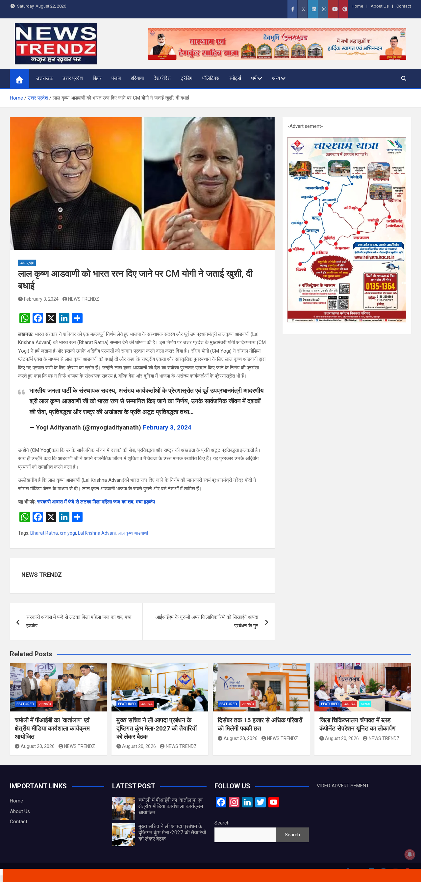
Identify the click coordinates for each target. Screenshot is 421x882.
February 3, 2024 (41, 299)
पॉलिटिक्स (210, 78)
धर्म (254, 78)
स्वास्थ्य (365, 704)
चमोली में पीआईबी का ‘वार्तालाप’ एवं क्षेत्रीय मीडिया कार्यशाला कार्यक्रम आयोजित (52, 728)
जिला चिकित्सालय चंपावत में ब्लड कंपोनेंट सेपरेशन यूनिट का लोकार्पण (357, 724)
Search (222, 823)
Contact (403, 6)
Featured (25, 704)
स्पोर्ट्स (235, 78)
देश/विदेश (162, 78)
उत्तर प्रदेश (72, 78)
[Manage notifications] (410, 854)
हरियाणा (137, 78)
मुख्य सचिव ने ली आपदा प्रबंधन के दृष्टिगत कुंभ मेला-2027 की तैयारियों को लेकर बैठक (156, 728)
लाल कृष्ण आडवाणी (133, 533)
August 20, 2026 (38, 746)
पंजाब (116, 78)
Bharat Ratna (44, 533)
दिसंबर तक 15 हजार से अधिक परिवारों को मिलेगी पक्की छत (260, 724)
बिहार (97, 78)
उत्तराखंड (44, 78)
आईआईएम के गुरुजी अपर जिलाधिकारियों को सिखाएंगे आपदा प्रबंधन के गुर (207, 621)
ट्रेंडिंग (186, 78)
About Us (380, 6)
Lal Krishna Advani (97, 533)
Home (357, 6)
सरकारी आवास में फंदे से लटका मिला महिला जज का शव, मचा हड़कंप (96, 502)
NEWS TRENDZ (83, 299)
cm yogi (68, 533)
